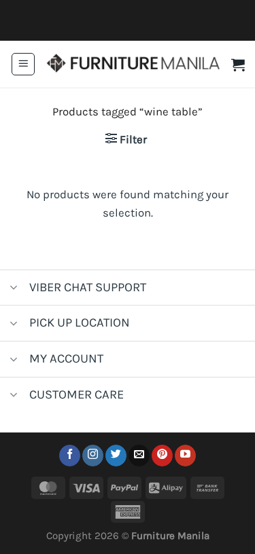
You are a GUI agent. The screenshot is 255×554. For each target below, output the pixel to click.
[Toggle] (14, 289)
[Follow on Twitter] (115, 455)
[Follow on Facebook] (69, 455)
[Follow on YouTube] (185, 455)
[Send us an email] (139, 455)
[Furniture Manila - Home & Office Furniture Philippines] (133, 64)
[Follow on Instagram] (92, 455)
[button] (23, 64)
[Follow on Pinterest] (162, 455)
